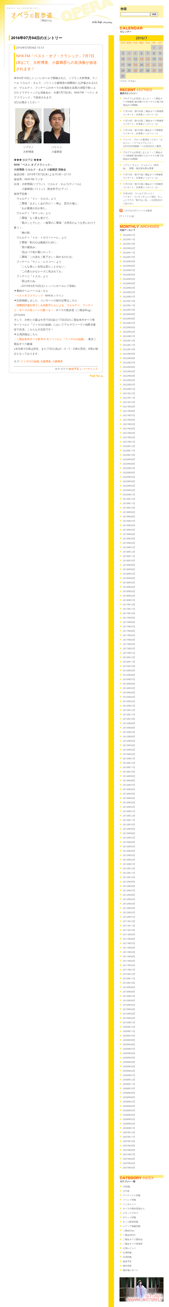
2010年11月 (129, 978)
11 (128, 59)
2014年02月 (129, 806)
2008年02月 (129, 1123)
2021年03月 (129, 432)
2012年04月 (129, 903)
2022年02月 (129, 384)
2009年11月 (129, 1031)
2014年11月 (129, 767)
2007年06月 (129, 1158)
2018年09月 (129, 564)
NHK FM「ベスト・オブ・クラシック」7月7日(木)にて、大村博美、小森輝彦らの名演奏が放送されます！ (56, 62)
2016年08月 (129, 674)
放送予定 (74, 369)
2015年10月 (129, 718)
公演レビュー (129, 1248)
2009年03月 (129, 1066)
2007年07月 (129, 1154)
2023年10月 (129, 309)
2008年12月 (129, 1079)
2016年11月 (129, 661)
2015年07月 (129, 732)
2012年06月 (129, 894)
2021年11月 (129, 397)
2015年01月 (129, 758)
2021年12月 (129, 393)
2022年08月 (129, 358)
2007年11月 (129, 1136)
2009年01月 (129, 1075)
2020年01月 (129, 494)
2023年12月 (129, 300)
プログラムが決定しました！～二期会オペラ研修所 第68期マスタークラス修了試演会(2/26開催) (143, 155)
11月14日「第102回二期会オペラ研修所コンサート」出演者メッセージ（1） (143, 131)
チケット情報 (129, 1217)
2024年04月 (129, 283)
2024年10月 (129, 256)
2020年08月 (129, 463)
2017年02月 (129, 648)
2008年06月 (129, 1105)
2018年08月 (129, 569)
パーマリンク (90, 369)
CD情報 (126, 1186)
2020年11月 (129, 450)
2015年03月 (129, 749)
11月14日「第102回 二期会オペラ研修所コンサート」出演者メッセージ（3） (143, 113)
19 (135, 65)
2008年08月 (129, 1097)
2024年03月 (129, 287)
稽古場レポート (130, 1270)
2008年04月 (129, 1114)
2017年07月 (129, 626)
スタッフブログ (130, 1212)
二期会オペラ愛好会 (133, 1239)
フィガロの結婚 (29, 361)
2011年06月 (129, 947)
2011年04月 (129, 956)
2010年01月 (129, 1022)
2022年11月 (129, 344)
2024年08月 (129, 265)
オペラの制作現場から (134, 1208)
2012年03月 (129, 908)
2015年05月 (129, 740)
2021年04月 (129, 428)
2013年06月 (129, 842)
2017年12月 (129, 604)
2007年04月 (129, 1167)
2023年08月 (129, 318)
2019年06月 (129, 525)
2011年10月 (129, 930)
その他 (126, 1190)
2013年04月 (129, 850)
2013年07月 (129, 837)
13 (141, 59)
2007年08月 (129, 1149)
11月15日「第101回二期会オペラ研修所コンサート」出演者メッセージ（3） (143, 176)
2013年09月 (129, 828)
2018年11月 (129, 556)
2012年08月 (129, 886)
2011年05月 (129, 952)
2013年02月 (129, 859)
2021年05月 (129, 424)
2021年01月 (129, 441)
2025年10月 (129, 243)
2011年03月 (129, 960)
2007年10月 (129, 1141)
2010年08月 (129, 991)
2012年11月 (129, 872)
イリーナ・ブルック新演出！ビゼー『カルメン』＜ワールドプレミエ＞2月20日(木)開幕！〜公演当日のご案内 (142, 143)
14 (147, 59)
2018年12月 (129, 551)
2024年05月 (129, 278)
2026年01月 (129, 234)
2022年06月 (129, 366)
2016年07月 (129, 679)
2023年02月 (129, 331)
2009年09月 (129, 1040)
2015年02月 (129, 754)
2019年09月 (129, 512)
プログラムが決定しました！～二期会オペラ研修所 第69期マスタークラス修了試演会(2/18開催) (143, 101)
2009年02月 (129, 1070)
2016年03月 (129, 696)
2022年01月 (129, 388)
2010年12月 (129, 974)
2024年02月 (129, 292)
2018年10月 (129, 560)
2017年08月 (129, 622)
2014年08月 (129, 780)
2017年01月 (129, 652)
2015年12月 (129, 710)
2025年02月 (129, 248)
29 (154, 70)
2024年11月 (129, 252)
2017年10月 (129, 613)
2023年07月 (129, 322)
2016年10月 (129, 666)
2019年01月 (129, 547)
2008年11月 (129, 1084)
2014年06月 (129, 789)
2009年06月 (129, 1053)
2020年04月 (129, 481)
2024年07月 (129, 270)
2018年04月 (129, 586)
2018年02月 (129, 595)
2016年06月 (129, 683)
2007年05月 (129, 1163)
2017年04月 (129, 639)
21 (147, 65)
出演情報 (127, 1256)
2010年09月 (129, 987)
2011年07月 (129, 943)
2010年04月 (129, 1009)
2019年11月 (129, 503)
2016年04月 (129, 692)
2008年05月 (129, 1110)
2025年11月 (129, 239)
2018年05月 (129, 582)
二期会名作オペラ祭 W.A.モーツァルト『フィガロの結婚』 (51, 339)
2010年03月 (129, 1013)
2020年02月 (129, 490)
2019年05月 (129, 529)
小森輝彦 (57, 361)
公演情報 (127, 1252)
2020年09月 (129, 459)
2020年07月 (129, 468)
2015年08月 (129, 727)
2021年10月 (129, 402)
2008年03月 (129, 1119)
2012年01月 (129, 916)
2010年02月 (129, 1018)
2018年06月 (129, 578)
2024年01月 (129, 296)
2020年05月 (129, 476)
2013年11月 (129, 820)
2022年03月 (129, 380)
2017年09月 (129, 617)
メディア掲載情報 (131, 1226)
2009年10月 (129, 1035)
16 (160, 59)
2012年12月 (129, 868)
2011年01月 (129, 969)
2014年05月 (129, 793)
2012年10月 (129, 877)
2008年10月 (129, 1088)
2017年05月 (129, 635)
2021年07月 (129, 415)
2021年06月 (129, 419)
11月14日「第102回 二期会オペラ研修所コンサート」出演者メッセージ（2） (143, 122)
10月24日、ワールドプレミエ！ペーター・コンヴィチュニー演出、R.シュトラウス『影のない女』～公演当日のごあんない (142, 198)
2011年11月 (129, 925)
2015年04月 (129, 745)
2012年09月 (129, 881)
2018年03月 (129, 591)
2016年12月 (129, 657)
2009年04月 (129, 1062)
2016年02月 (129, 701)
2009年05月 (129, 1057)
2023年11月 (129, 305)
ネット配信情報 (130, 1221)
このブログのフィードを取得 (137, 210)
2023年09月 (129, 314)
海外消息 (127, 1265)
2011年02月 (129, 965)
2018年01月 (129, 600)
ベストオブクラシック (30, 295)
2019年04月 (129, 534)
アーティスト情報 (131, 1195)
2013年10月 (129, 824)
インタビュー (129, 1204)
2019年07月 (129, 520)
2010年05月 (129, 1004)
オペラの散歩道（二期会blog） (60, 21)
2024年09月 (129, 261)
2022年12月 (129, 340)
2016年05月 (129, 688)
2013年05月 (129, 846)
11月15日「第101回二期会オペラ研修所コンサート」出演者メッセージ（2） (143, 185)
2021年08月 (129, 410)
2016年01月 (129, 705)
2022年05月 (129, 371)
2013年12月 (129, 815)
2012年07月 (129, 890)
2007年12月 (129, 1132)
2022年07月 (129, 362)
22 (154, 65)
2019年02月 (129, 542)
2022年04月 (129, 375)
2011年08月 (129, 938)
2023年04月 (129, 327)
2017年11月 (129, 608)
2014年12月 (129, 762)
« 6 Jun (123, 80)
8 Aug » (132, 80)
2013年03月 (129, 855)
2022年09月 (129, 353)
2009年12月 (129, 1026)
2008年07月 (129, 1101)
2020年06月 (129, 472)
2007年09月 (129, 1145)
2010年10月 (129, 982)
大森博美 (45, 361)
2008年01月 (129, 1127)
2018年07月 (129, 573)
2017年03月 (129, 644)
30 (160, 70)
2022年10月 (129, 349)
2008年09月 (129, 1092)
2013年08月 (129, 833)
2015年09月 (129, 723)
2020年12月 (129, 446)
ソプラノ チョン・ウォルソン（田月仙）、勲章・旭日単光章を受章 (141, 166)
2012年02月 (129, 912)
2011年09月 (129, 934)
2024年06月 (129, 274)
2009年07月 (129, 1048)
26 (135, 70)
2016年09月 (129, 670)
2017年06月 (129, 630)
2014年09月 (129, 776)
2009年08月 (129, 1044)
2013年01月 (129, 864)
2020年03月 (129, 485)
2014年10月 (129, 771)
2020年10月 (129, 454)
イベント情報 (129, 1199)
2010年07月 (129, 996)
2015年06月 (129, 736)
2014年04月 (129, 798)
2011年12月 (129, 921)
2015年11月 (129, 714)
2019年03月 (129, 538)
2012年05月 (129, 899)
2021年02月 (129, 437)
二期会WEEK (129, 1234)
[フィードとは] (126, 216)
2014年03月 (129, 802)
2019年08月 (129, 516)
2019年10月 (129, 507)
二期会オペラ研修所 (133, 1243)
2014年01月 (129, 811)
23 (160, 65)
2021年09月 (129, 406)
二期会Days (128, 1230)
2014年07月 (129, 784)
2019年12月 (129, 498)
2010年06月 (129, 1000)
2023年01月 (129, 336)
